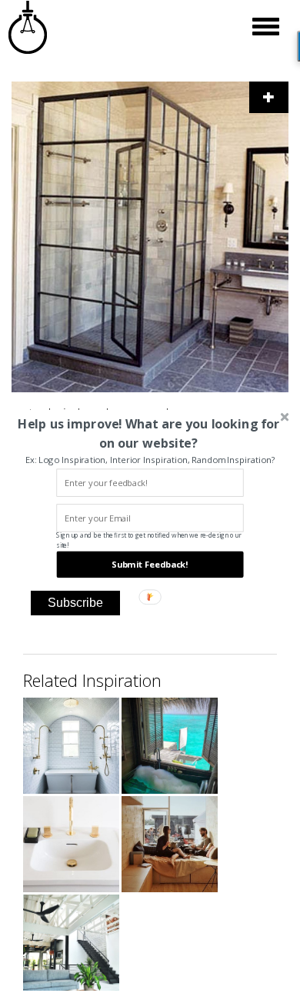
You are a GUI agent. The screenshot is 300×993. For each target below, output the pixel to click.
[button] (148, 433)
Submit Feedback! (150, 564)
